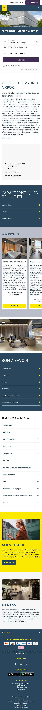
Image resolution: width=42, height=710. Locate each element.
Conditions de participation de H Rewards (21, 701)
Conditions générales (21, 707)
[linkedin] (26, 664)
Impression (21, 699)
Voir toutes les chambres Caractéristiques (14, 293)
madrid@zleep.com (14, 175)
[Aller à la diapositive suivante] (39, 19)
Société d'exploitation (21, 703)
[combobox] (21, 41)
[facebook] (15, 664)
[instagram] (21, 664)
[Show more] (3, 323)
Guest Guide (9, 562)
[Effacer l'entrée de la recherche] (37, 42)
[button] (14, 273)
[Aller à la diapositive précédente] (3, 19)
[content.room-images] (5, 241)
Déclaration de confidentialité (21, 697)
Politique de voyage (21, 705)
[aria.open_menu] (38, 8)
